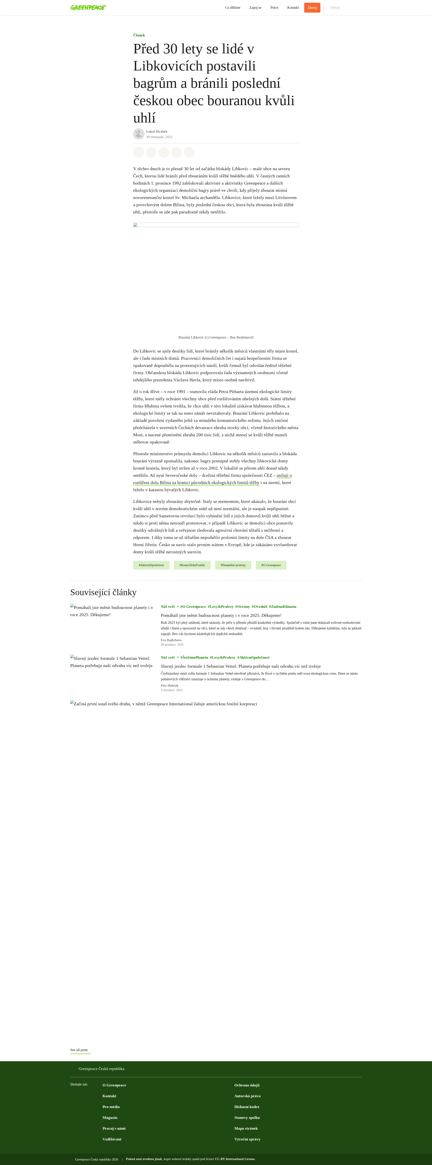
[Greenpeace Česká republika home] (87, 7)
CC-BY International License (234, 1159)
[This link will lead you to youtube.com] (91, 1095)
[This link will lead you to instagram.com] (100, 1095)
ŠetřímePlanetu (195, 658)
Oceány (243, 607)
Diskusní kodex (246, 1107)
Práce (274, 7)
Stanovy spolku (247, 1117)
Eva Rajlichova (171, 640)
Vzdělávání (112, 1139)
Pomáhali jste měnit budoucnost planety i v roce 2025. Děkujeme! (221, 615)
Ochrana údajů (246, 1085)
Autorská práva (247, 1096)
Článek (139, 35)
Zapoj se (255, 7)
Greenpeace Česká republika (101, 1069)
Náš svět (168, 607)
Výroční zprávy (247, 1139)
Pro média (111, 1107)
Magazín (110, 1117)
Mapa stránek (246, 1128)
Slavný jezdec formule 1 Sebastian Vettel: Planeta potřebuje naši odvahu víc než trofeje (241, 666)
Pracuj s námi (114, 1128)
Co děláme (232, 7)
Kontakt (293, 7)
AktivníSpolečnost (254, 658)
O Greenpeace (194, 607)
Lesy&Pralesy (222, 607)
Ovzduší (260, 607)
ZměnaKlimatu (283, 607)
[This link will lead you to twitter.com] (82, 1095)
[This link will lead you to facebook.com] (73, 1095)
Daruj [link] (312, 7)
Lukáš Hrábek (156, 131)
